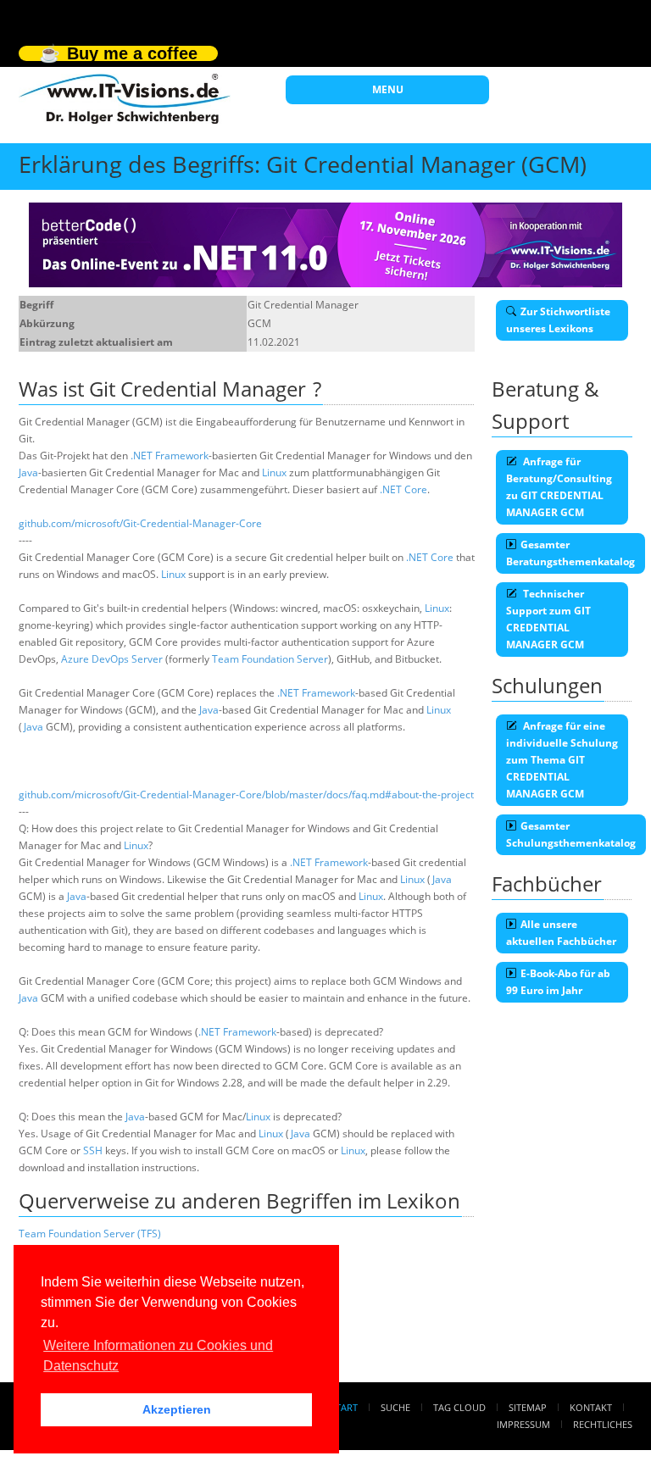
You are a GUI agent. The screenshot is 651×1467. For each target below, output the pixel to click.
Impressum (523, 1424)
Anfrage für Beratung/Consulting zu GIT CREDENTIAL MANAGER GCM (559, 487)
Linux (274, 472)
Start (344, 1407)
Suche (395, 1407)
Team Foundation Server (270, 659)
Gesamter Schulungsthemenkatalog (571, 834)
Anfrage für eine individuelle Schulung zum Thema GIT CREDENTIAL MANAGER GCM (562, 760)
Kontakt (591, 1407)
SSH (93, 1150)
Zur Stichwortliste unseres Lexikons (558, 320)
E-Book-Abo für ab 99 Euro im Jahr (558, 981)
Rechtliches (602, 1424)
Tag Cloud (459, 1407)
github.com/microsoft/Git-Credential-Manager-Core (140, 523)
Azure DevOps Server (112, 659)
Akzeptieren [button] (176, 1409)
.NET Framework (170, 455)
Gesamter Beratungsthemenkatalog (570, 553)
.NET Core (403, 489)
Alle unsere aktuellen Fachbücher (561, 932)
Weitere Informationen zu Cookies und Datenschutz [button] (158, 1355)
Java (28, 472)
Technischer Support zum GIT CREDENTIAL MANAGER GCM (548, 619)
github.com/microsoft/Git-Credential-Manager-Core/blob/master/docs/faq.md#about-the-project (246, 794)
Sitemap (528, 1407)
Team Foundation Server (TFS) (90, 1233)
